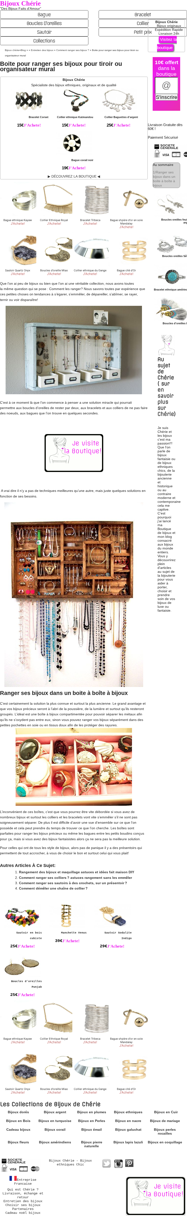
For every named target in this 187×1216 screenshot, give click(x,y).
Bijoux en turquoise (54, 1121)
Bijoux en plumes (91, 1112)
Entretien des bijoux (22, 1201)
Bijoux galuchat (128, 1129)
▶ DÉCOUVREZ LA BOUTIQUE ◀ (74, 176)
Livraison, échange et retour (22, 1195)
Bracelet (142, 14)
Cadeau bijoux (18, 1129)
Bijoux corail (55, 1129)
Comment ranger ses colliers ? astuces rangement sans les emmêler (75, 878)
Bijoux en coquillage (165, 1142)
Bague (43, 14)
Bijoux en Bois (18, 1121)
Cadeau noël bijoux (22, 1213)
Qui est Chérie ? (22, 1189)
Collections (44, 41)
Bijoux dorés (18, 1112)
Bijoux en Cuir (166, 1112)
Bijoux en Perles (91, 1121)
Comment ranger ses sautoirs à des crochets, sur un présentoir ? (73, 883)
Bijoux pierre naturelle (91, 1144)
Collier (143, 23)
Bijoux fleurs (18, 1142)
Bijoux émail (91, 1129)
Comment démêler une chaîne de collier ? (53, 888)
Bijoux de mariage (165, 1121)
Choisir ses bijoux (22, 1205)
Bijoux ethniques (128, 1112)
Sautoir (44, 32)
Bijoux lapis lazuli (128, 1142)
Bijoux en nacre (128, 1121)
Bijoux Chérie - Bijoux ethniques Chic (70, 1162)
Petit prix (142, 32)
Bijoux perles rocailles (165, 1131)
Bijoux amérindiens (55, 1142)
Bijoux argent (55, 1112)
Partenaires (23, 1209)
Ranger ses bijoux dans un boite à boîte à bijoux (164, 179)
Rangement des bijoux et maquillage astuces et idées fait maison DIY (76, 872)
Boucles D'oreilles (44, 23)
